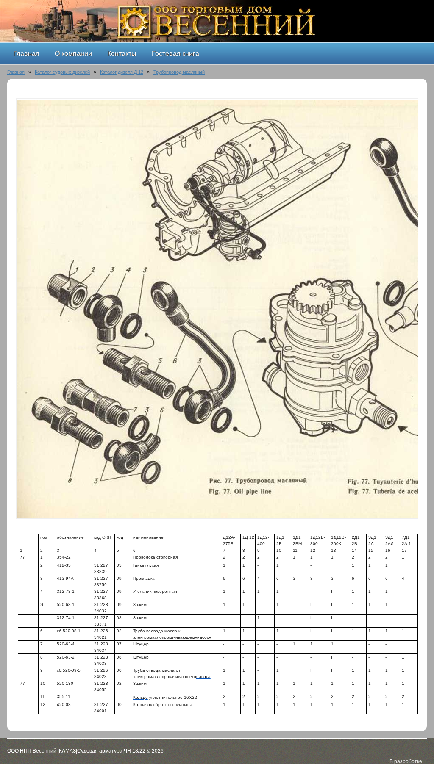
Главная (16, 72)
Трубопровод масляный (179, 72)
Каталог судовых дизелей (62, 72)
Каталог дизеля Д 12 (121, 72)
